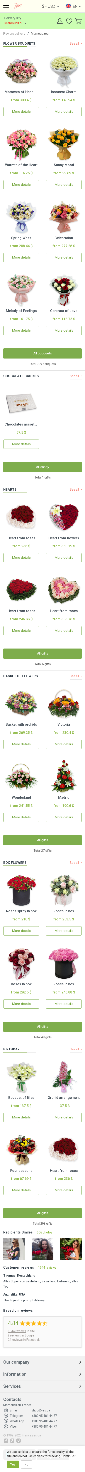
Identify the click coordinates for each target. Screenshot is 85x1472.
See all (75, 43)
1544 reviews (47, 1267)
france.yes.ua (31, 1435)
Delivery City (13, 20)
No (26, 1464)
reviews (17, 1331)
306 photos (44, 1232)
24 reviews (15, 1339)
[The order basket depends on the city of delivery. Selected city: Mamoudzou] (78, 22)
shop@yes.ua (30, 1410)
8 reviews (14, 1335)
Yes (12, 1464)
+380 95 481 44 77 (33, 1415)
